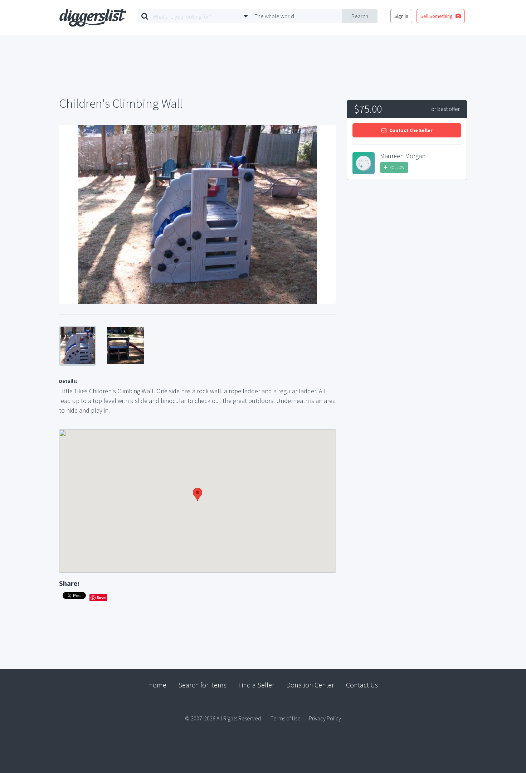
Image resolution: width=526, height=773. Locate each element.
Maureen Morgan (402, 156)
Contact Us (362, 684)
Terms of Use (286, 718)
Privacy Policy (325, 718)
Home (157, 684)
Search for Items (202, 684)
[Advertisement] (407, 239)
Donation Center (310, 684)
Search (359, 16)
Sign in (401, 16)
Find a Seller (256, 684)
